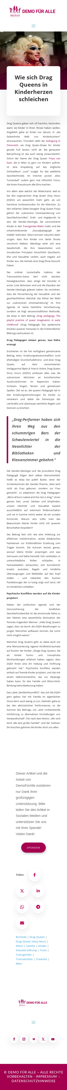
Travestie (41, 959)
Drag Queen (37, 937)
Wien (19, 963)
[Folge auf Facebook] (14, 1039)
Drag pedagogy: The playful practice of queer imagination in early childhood (33, 320)
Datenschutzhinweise (34, 1081)
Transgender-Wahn (33, 226)
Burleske (21, 937)
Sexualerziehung (26, 950)
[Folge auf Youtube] (53, 1039)
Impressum (46, 1076)
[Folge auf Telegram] (33, 1039)
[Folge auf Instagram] (24, 1039)
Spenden (33, 847)
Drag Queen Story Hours (31, 941)
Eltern (19, 946)
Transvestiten (24, 959)
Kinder (42, 946)
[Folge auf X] (43, 1039)
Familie (30, 946)
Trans (43, 950)
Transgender (24, 954)
